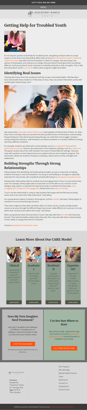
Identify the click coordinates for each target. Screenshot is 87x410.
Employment (64, 386)
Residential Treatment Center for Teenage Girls (17, 385)
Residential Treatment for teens (25, 225)
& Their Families (15, 391)
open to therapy (61, 188)
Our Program (64, 366)
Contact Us (63, 383)
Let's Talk (43, 2)
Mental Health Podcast (68, 373)
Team (61, 376)
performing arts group (13, 148)
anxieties (56, 199)
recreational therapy (62, 146)
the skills (64, 215)
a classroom (76, 148)
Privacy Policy (55, 407)
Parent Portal (64, 389)
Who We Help (64, 370)
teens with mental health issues (30, 132)
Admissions (63, 380)
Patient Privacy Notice (66, 407)
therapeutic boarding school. (69, 177)
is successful (28, 68)
